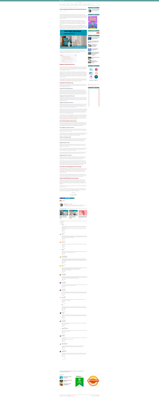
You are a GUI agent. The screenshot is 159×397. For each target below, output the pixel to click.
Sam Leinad (63, 297)
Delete (64, 230)
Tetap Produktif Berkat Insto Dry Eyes (67, 61)
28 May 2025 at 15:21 (64, 250)
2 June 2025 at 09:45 (64, 344)
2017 (93, 101)
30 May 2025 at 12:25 (64, 266)
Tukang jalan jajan (64, 256)
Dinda (62, 224)
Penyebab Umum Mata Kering (66, 57)
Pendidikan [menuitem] (76, 4)
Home (60, 7)
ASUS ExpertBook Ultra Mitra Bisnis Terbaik (67, 377)
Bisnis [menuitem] (72, 4)
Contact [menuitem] (63, 4)
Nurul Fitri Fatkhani (95, 9)
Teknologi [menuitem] (80, 4)
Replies (63, 247)
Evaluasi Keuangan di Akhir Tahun (95, 58)
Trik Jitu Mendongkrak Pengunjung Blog (95, 49)
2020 (93, 97)
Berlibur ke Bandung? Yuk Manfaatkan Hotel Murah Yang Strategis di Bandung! (95, 53)
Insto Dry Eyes (85, 168)
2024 (93, 92)
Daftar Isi (61, 55)
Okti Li (63, 265)
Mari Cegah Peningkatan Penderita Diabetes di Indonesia (72, 217)
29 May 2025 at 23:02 (64, 257)
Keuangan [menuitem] (84, 4)
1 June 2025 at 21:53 (64, 313)
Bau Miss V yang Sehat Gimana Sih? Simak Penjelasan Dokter (83, 216)
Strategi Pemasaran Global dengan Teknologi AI (95, 38)
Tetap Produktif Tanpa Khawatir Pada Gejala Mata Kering (63, 217)
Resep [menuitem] (92, 4)
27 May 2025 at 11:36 (64, 234)
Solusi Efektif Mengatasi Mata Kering (67, 58)
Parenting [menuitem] (89, 4)
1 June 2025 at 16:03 (64, 305)
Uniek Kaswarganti (64, 343)
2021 (93, 96)
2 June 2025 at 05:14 (64, 336)
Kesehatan (63, 7)
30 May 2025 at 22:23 (64, 275)
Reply (62, 230)
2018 (93, 100)
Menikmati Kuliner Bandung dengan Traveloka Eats (94, 45)
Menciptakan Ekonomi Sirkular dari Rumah (67, 380)
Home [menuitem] (60, 4)
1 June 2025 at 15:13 (64, 298)
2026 (93, 89)
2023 (93, 93)
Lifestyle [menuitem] (68, 4)
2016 (93, 103)
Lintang (63, 312)
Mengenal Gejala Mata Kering (66, 56)
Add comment (64, 359)
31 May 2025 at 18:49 (64, 283)
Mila (62, 304)
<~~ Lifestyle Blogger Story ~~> (79, 2)
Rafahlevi (63, 335)
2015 (93, 104)
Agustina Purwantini (65, 328)
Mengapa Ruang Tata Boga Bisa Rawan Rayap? (67, 384)
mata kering (64, 145)
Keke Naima (63, 282)
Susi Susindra (64, 274)
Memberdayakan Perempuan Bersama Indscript (95, 61)
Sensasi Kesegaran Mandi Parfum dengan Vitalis (95, 41)
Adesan (63, 249)
